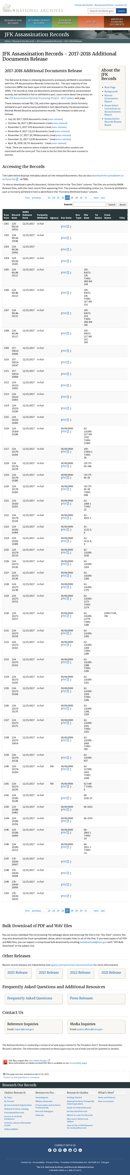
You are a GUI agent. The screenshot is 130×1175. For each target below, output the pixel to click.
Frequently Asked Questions (29, 998)
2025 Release (17, 973)
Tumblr (65, 1150)
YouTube (70, 1150)
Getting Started (74, 1097)
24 (53, 197)
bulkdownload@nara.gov (93, 942)
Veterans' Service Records (39, 22)
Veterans (40, 1115)
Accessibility (39, 1162)
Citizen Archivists (84, 5)
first (27, 197)
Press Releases (81, 998)
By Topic (8, 1097)
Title (122, 217)
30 (81, 197)
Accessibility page (78, 1063)
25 (58, 197)
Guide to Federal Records (79, 1107)
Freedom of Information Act (74, 1162)
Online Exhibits (11, 1129)
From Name (107, 216)
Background (110, 91)
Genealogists (42, 1097)
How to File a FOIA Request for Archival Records (80, 1126)
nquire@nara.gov (24, 1029)
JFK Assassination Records (49, 41)
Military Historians (44, 1101)
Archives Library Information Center (17, 1124)
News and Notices (106, 1097)
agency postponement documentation (72, 964)
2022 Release (80, 973)
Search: (68, 204)
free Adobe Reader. (38, 1060)
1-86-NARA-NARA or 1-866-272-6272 (65, 1170)
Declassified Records (77, 1111)
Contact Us (121, 5)
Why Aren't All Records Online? (77, 1120)
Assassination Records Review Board (112, 121)
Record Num (16, 216)
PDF (64, 226)
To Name (98, 216)
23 (49, 197)
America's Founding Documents (117, 22)
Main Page (110, 87)
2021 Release (111, 973)
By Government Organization (18, 1105)
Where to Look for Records (80, 1115)
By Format (9, 1101)
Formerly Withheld (42, 216)
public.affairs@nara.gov (90, 1029)
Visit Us (91, 21)
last (103, 197)
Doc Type (78, 216)
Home (7, 41)
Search (121, 10)
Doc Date (66, 217)
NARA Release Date (27, 214)
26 (63, 197)
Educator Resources (65, 22)
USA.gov (105, 1162)
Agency (54, 217)
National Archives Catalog (16, 1108)
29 (76, 197)
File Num (86, 216)
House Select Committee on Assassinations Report (112, 110)
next (96, 197)
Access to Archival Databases (13, 1117)
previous (36, 197)
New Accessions (106, 1101)
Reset (123, 204)
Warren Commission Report (111, 98)
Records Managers (44, 1111)
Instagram (60, 1150)
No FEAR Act (94, 1162)
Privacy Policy (52, 1162)
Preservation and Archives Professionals (48, 1106)
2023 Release (49, 973)
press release (55, 119)
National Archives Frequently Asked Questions (80, 1102)
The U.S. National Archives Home (32, 8)
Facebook (50, 1150)
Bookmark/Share (104, 5)
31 (85, 197)
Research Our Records (13, 22)
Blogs (75, 1150)
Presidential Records (14, 1112)
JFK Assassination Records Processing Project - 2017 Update (41, 98)
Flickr (80, 1150)
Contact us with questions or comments (21, 1077)
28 (72, 197)
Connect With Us (65, 1145)
